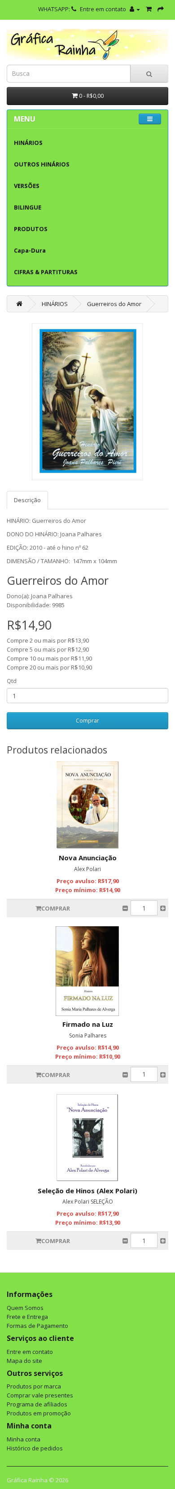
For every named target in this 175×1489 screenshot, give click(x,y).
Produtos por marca (34, 1386)
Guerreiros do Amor (114, 304)
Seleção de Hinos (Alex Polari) (87, 1190)
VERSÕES (26, 186)
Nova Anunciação (88, 857)
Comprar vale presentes (40, 1395)
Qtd (12, 681)
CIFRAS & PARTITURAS (46, 272)
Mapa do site (24, 1361)
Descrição (27, 500)
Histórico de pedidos (35, 1448)
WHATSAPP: (54, 9)
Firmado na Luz (87, 1024)
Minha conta (23, 1439)
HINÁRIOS (28, 143)
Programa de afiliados (37, 1404)
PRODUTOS (31, 229)
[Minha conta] (135, 9)
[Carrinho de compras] (149, 9)
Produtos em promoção (39, 1413)
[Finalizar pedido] (161, 9)
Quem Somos (25, 1308)
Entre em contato (103, 9)
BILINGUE (27, 207)
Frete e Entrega (27, 1317)
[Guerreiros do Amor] (87, 401)
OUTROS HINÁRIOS (42, 164)
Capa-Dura (30, 250)
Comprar (87, 720)
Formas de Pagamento (37, 1326)
